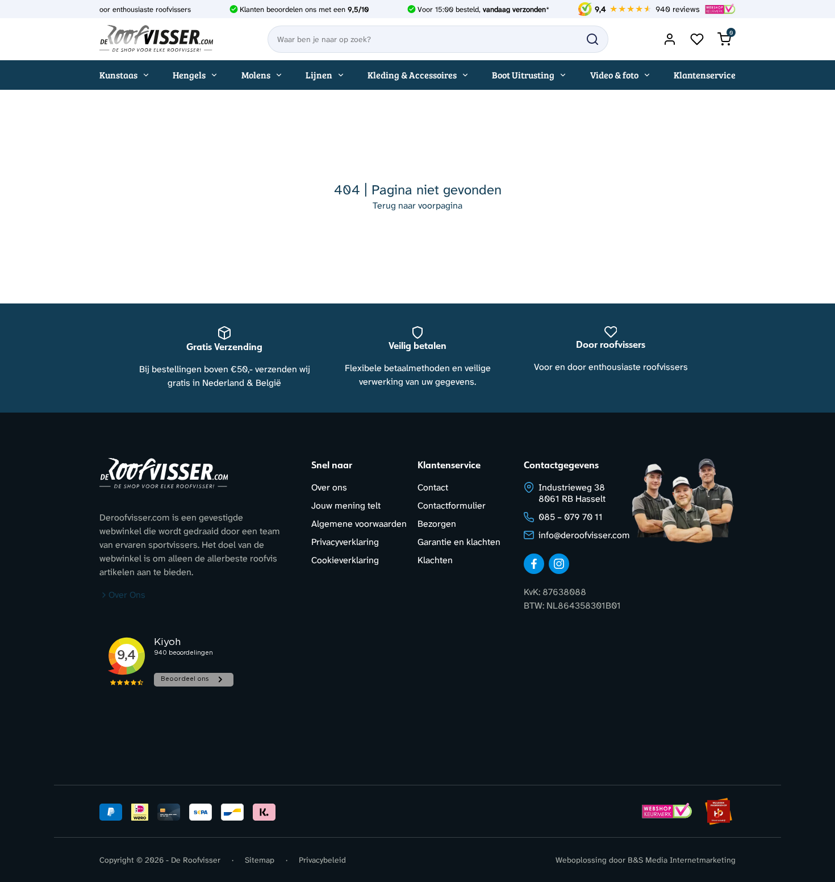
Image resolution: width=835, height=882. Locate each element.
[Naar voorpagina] (156, 39)
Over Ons (126, 595)
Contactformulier (452, 505)
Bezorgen (437, 524)
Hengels (189, 75)
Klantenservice (705, 75)
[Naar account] (670, 39)
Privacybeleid (322, 860)
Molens (255, 75)
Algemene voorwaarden (359, 524)
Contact (433, 487)
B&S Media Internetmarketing (682, 860)
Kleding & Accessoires (412, 75)
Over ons (329, 487)
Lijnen (319, 75)
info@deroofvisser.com (584, 535)
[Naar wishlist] (697, 39)
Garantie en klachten (459, 542)
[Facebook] (534, 564)
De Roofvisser (195, 860)
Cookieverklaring (345, 560)
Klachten (435, 560)
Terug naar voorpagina (417, 205)
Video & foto (614, 75)
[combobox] (438, 39)
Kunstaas (118, 75)
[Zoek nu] (592, 39)
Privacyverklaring (345, 542)
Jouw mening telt (346, 505)
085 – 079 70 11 (570, 517)
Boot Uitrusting (523, 75)
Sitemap (259, 860)
